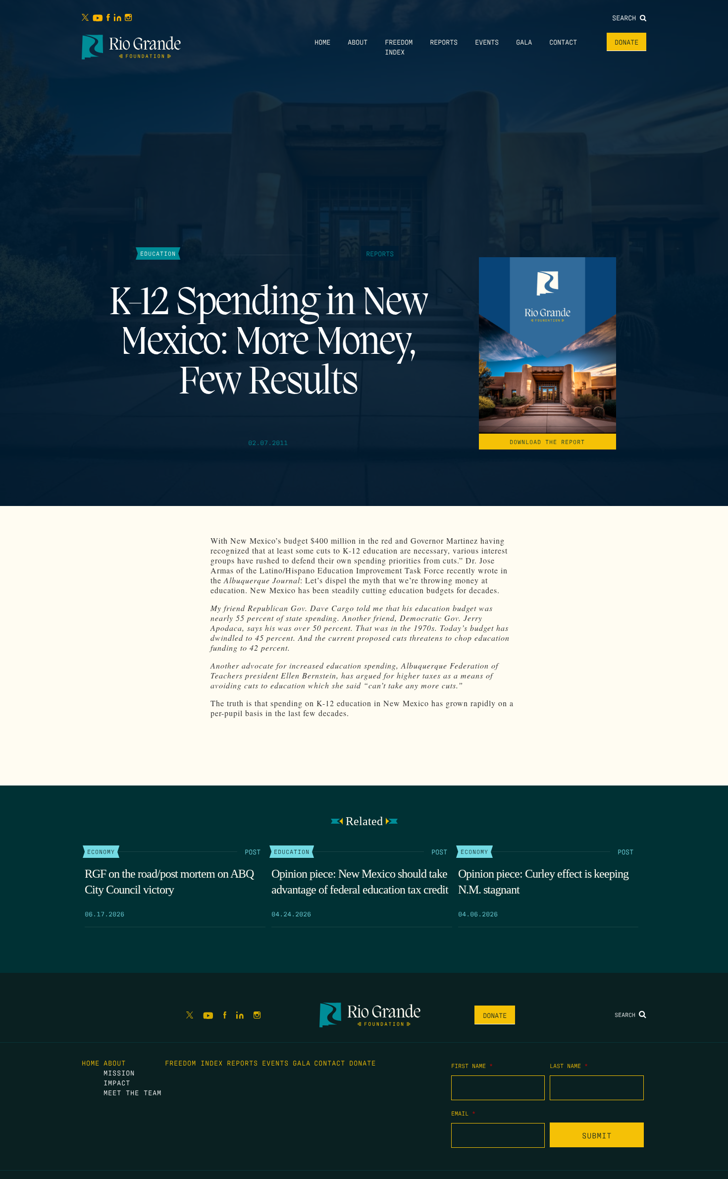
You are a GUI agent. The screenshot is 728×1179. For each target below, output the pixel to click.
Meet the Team (132, 1092)
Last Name (569, 1065)
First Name (472, 1065)
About (357, 41)
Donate (626, 41)
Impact (117, 1082)
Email (463, 1113)
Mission (119, 1072)
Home (322, 41)
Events (487, 41)
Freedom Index (194, 1062)
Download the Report (547, 442)
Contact (563, 41)
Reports (444, 41)
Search (626, 17)
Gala (524, 41)
